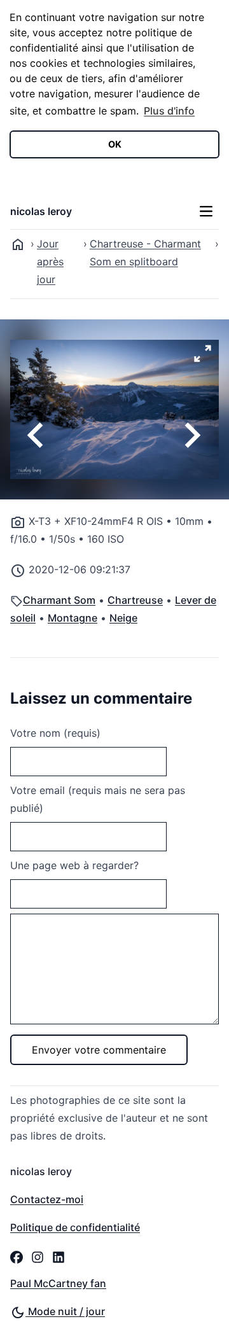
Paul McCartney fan (58, 1283)
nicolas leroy (41, 211)
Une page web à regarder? (74, 865)
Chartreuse (135, 600)
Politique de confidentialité (75, 1227)
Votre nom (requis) (55, 733)
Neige (123, 617)
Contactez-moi (46, 1199)
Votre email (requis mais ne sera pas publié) (97, 799)
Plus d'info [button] (169, 110)
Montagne (72, 617)
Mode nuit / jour (65, 1311)
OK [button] (114, 144)
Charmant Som (59, 600)
